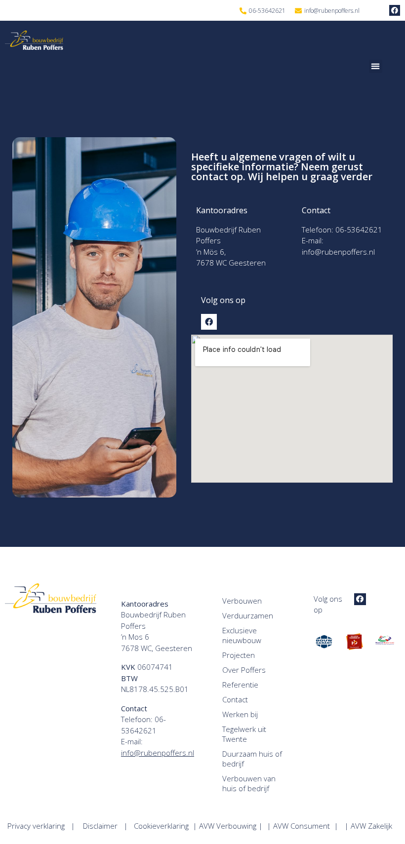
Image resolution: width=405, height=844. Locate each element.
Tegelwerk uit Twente (244, 734)
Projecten (238, 655)
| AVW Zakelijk (371, 826)
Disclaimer (100, 826)
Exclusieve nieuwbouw (241, 635)
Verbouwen (242, 601)
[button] (375, 66)
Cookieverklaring (163, 826)
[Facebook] (394, 10)
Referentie (240, 685)
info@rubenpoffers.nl (338, 252)
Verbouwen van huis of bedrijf (249, 783)
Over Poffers (244, 670)
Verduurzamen (247, 615)
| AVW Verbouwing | (230, 826)
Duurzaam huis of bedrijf (252, 758)
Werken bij (240, 714)
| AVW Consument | (305, 826)
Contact (235, 699)
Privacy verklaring (36, 826)
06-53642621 (358, 229)
